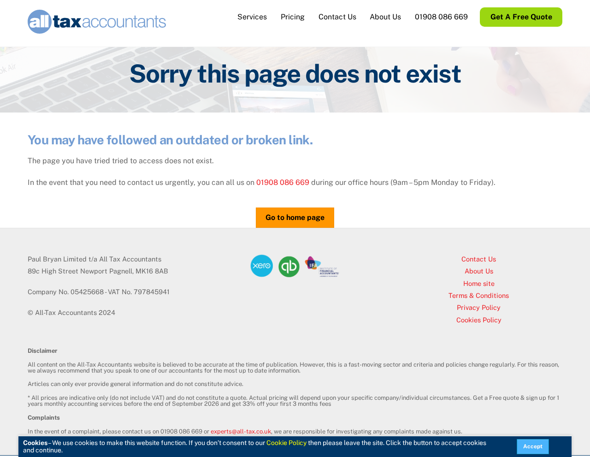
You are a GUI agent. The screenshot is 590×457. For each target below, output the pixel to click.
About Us (385, 16)
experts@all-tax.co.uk (241, 431)
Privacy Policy (479, 307)
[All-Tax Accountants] (97, 29)
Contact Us (337, 16)
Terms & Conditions (478, 295)
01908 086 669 (441, 16)
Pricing (293, 16)
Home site (479, 283)
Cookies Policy (479, 320)
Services (252, 16)
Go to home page (295, 217)
